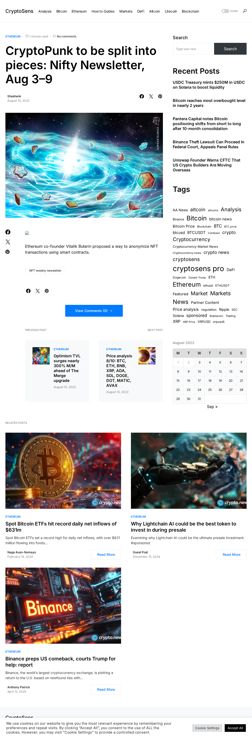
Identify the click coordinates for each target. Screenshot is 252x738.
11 (210, 371)
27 (231, 390)
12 (220, 371)
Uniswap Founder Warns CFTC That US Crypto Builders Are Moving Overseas (206, 165)
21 (241, 380)
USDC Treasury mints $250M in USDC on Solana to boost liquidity (209, 85)
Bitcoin (197, 218)
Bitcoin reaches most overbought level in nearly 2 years (209, 103)
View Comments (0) (91, 311)
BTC (218, 226)
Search (180, 37)
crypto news (216, 252)
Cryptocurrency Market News (195, 246)
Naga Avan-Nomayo (21, 552)
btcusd (179, 232)
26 (220, 390)
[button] (229, 11)
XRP (176, 321)
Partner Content (205, 302)
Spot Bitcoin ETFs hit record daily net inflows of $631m (61, 527)
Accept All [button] (235, 728)
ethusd (208, 285)
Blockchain (204, 226)
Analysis (231, 209)
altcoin (197, 210)
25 (210, 390)
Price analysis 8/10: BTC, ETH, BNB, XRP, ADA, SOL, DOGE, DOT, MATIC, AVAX (119, 370)
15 (177, 380)
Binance (178, 219)
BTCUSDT (196, 232)
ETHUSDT (222, 285)
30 (188, 399)
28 (241, 390)
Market (199, 293)
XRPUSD (204, 322)
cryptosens (186, 259)
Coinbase (214, 233)
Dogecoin (179, 277)
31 (199, 399)
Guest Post (140, 552)
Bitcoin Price (184, 226)
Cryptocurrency (191, 239)
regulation (209, 310)
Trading (231, 316)
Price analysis (186, 309)
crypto (229, 232)
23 (188, 390)
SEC (234, 310)
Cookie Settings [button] (207, 728)
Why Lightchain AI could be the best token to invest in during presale (183, 527)
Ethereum (12, 36)
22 (178, 390)
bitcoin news (220, 219)
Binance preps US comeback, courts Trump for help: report (60, 662)
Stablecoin (216, 316)
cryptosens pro (198, 268)
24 (199, 390)
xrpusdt (218, 322)
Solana (178, 315)
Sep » (212, 406)
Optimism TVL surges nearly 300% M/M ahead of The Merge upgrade (67, 368)
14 (241, 371)
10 (199, 371)
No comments (66, 36)
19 (220, 380)
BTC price (230, 226)
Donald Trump (197, 277)
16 (188, 380)
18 (209, 380)
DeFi (231, 269)
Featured (180, 294)
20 (231, 380)
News (181, 301)
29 (178, 399)
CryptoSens (19, 11)
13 (230, 371)
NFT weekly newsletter (45, 270)
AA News (180, 210)
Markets (220, 293)
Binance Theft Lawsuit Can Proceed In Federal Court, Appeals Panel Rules (208, 144)
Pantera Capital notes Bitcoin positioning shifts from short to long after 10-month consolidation (207, 123)
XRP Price (189, 322)
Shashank (14, 96)
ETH (211, 277)
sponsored (196, 315)
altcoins (213, 210)
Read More (106, 554)
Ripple (224, 309)
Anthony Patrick (18, 687)
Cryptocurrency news (187, 253)
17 (199, 380)
